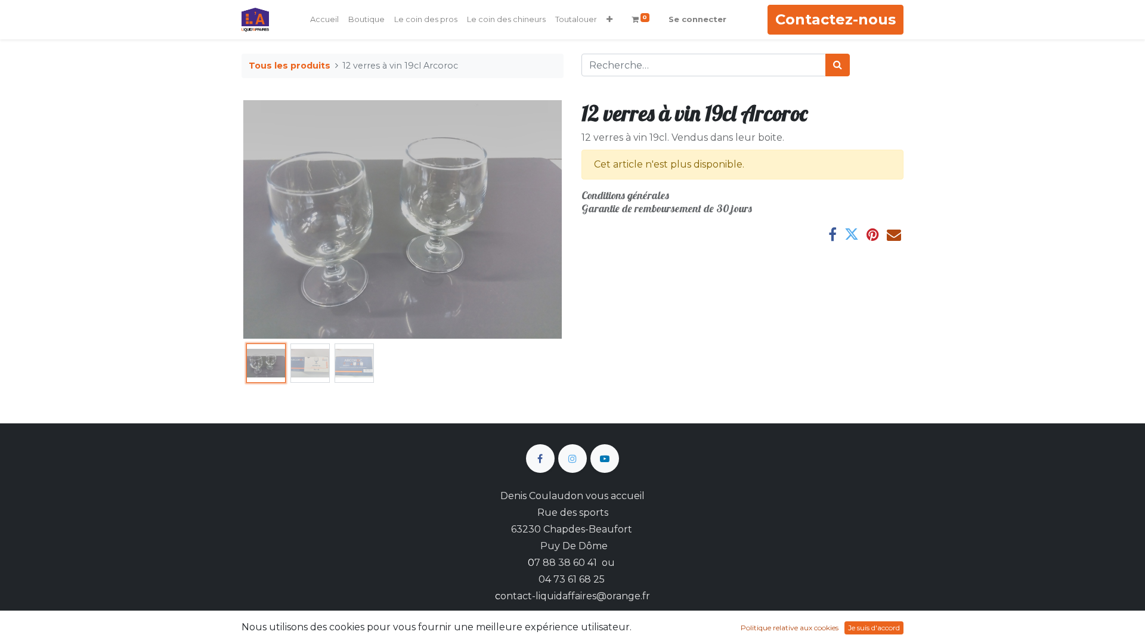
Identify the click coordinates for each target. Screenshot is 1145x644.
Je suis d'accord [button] (874, 627)
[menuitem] (324, 19)
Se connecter (697, 19)
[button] (609, 19)
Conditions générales (625, 195)
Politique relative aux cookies (789, 627)
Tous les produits (289, 65)
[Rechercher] (837, 65)
